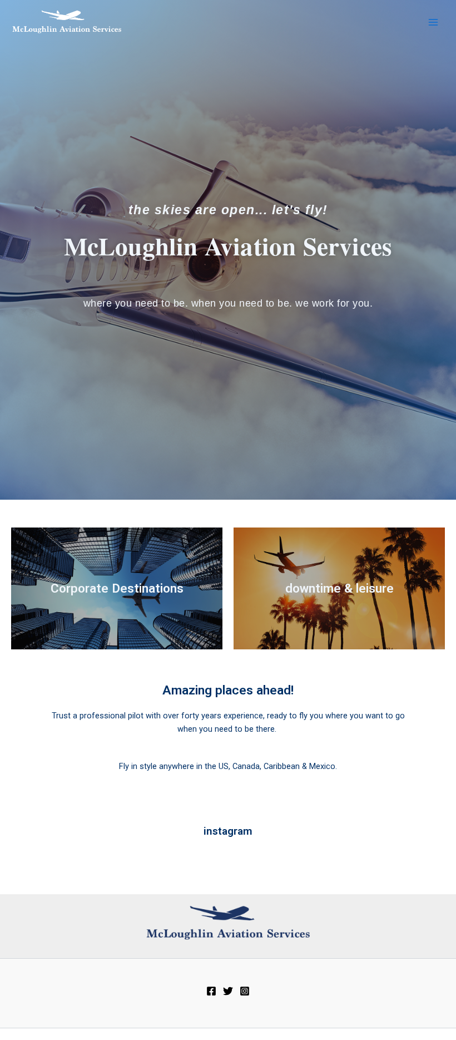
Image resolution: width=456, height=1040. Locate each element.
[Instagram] (245, 991)
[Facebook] (211, 991)
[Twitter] (228, 991)
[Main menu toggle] (433, 22)
